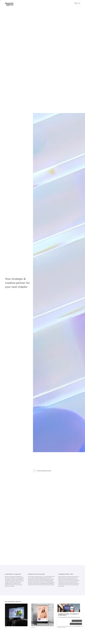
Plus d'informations (76, 617)
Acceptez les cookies (76, 620)
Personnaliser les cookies (75, 623)
